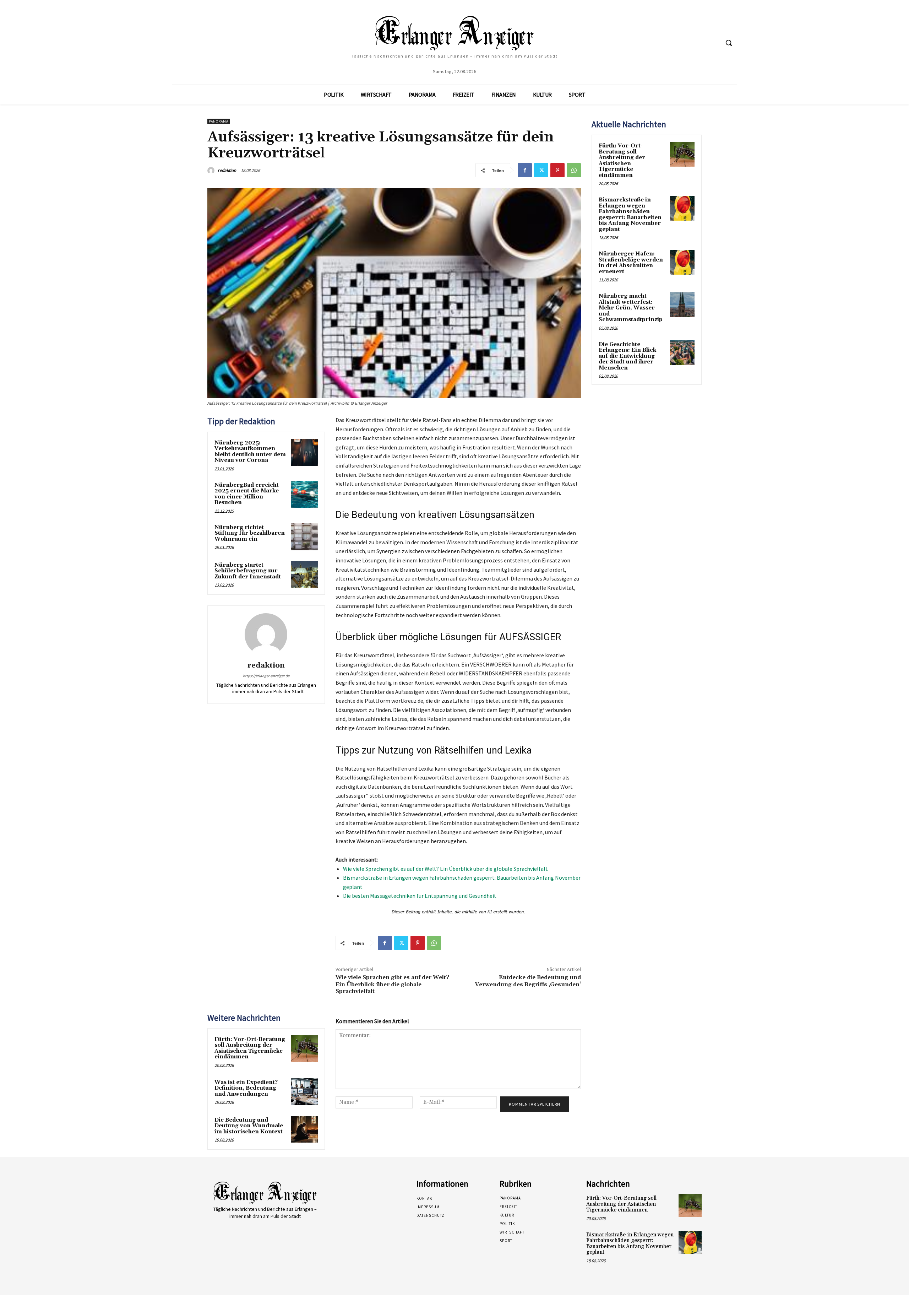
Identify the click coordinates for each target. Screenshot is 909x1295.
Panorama (218, 121)
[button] (728, 42)
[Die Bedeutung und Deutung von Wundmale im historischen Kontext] (304, 1129)
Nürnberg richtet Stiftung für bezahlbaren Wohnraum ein (249, 533)
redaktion (227, 170)
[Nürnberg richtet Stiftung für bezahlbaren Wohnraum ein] (304, 536)
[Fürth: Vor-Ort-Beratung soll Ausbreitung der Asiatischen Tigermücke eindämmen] (304, 1048)
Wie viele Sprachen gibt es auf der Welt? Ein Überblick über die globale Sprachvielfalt (445, 868)
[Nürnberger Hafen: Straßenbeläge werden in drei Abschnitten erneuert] (682, 262)
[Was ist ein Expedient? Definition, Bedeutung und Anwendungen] (304, 1091)
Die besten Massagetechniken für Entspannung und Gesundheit (419, 895)
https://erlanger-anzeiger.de (266, 675)
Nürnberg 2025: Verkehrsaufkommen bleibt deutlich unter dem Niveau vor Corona (250, 451)
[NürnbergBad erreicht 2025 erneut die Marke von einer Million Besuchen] (304, 494)
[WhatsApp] (574, 170)
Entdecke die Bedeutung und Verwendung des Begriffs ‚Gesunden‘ (528, 981)
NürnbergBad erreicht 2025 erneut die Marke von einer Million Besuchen (246, 494)
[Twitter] (541, 170)
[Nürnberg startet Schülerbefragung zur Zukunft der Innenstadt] (304, 574)
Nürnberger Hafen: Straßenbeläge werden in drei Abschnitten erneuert (631, 262)
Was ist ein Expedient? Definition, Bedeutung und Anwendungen (246, 1088)
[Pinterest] (557, 170)
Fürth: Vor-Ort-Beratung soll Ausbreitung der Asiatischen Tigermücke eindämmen (249, 1048)
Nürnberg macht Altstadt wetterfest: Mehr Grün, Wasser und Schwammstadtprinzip (631, 308)
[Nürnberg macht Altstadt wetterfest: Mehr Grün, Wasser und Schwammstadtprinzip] (682, 304)
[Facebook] (525, 170)
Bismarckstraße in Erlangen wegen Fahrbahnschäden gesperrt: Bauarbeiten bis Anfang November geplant (630, 214)
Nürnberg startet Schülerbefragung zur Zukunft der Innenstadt (247, 571)
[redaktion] (212, 170)
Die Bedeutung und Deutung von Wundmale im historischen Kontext (248, 1126)
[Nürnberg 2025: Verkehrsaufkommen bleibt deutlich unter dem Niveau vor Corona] (304, 452)
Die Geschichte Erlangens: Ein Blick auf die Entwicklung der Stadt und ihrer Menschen (627, 356)
